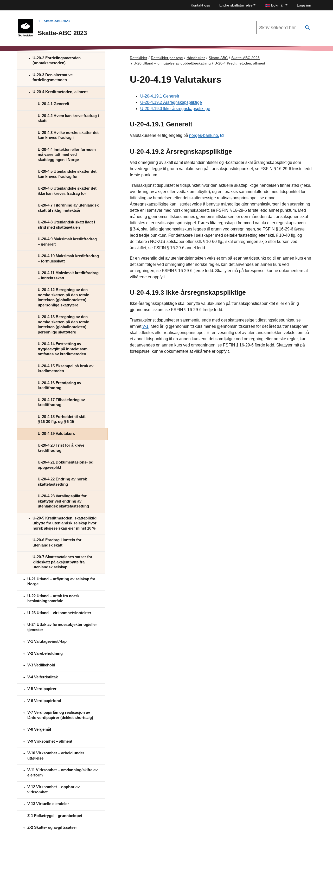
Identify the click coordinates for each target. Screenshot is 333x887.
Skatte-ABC (218, 58)
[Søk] (307, 28)
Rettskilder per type (167, 58)
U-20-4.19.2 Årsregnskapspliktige (171, 102)
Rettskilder (138, 58)
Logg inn (304, 5)
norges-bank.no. (204, 135)
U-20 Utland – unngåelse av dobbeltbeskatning (172, 63)
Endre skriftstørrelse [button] (236, 5)
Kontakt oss (200, 5)
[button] (276, 5)
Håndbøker (196, 58)
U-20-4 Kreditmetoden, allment (239, 63)
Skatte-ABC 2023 (57, 21)
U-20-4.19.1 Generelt (159, 96)
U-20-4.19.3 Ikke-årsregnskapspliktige (175, 108)
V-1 (145, 326)
